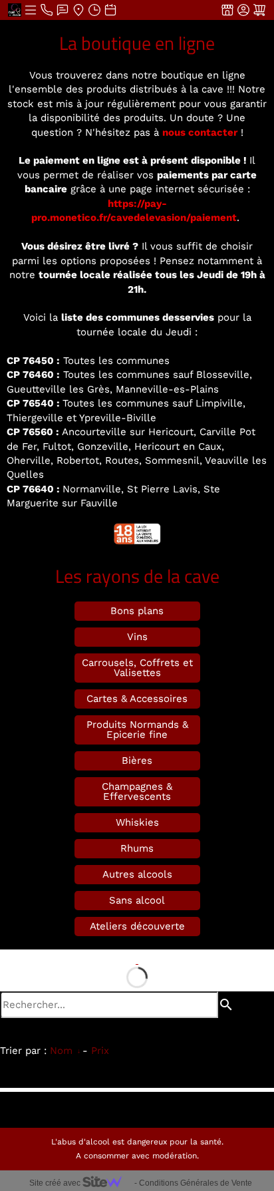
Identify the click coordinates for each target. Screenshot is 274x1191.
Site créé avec (55, 1183)
